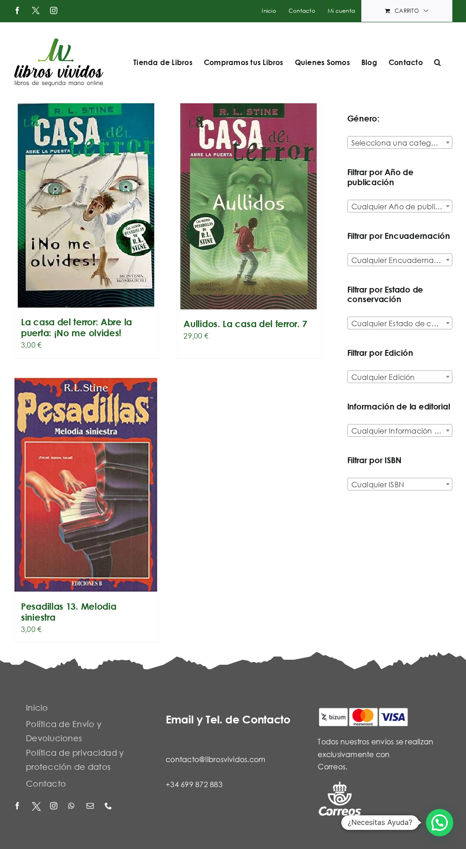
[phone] (109, 806)
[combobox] (399, 142)
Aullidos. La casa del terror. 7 (245, 323)
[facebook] (18, 806)
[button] (437, 62)
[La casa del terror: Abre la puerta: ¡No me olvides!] (85, 205)
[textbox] (400, 142)
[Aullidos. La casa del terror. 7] (248, 206)
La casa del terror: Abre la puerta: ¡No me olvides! (76, 327)
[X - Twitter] (36, 806)
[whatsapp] (72, 806)
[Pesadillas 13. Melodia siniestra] (85, 485)
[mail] (91, 806)
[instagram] (54, 806)
